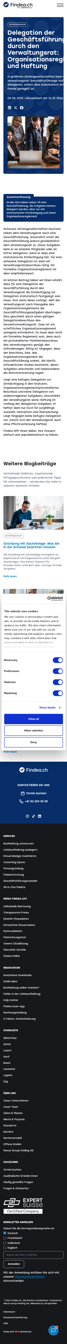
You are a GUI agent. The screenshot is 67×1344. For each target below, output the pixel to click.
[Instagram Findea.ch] (27, 816)
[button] (60, 5)
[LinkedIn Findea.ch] (10, 108)
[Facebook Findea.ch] (22, 108)
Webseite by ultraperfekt (43, 1303)
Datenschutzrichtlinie (30, 1276)
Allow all (33, 718)
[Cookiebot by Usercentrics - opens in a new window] (48, 598)
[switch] (58, 671)
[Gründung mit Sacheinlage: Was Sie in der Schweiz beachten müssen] (33, 537)
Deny (33, 742)
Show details (47, 707)
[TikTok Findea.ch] (33, 816)
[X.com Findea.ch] (16, 108)
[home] (17, 5)
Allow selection (33, 730)
